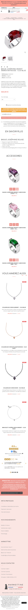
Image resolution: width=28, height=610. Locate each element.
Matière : (4, 76)
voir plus (18, 463)
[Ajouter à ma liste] (14, 189)
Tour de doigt (4, 97)
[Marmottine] (14, 11)
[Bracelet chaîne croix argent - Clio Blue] (14, 413)
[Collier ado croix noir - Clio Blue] (14, 373)
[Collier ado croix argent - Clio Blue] (14, 293)
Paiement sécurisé (6, 509)
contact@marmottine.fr (14, 8)
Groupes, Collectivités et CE (8, 577)
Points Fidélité (5, 531)
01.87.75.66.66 (4, 8)
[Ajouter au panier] (17, 224)
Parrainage (4, 534)
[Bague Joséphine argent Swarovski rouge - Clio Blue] (4, 58)
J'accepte (24, 602)
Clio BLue (24, 147)
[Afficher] (10, 189)
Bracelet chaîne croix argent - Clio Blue (14, 428)
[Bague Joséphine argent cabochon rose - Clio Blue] (14, 210)
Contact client (5, 569)
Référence (5, 74)
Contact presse (5, 571)
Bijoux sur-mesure (6, 552)
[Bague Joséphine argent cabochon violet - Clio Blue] (14, 175)
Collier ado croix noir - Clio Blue (14, 388)
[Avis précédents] (2, 464)
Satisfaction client (6, 528)
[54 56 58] (8, 99)
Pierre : (4, 77)
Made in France (5, 525)
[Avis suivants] (26, 464)
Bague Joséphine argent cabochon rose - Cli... (14, 228)
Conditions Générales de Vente (10, 506)
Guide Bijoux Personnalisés (8, 555)
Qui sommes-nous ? (6, 547)
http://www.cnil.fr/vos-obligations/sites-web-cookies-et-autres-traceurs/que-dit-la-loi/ (11, 607)
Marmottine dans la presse (8, 550)
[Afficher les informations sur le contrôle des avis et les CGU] (22, 453)
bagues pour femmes (8, 86)
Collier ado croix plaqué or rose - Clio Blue (14, 347)
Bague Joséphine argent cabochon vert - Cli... (14, 263)
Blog (26, 8)
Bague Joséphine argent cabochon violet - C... (14, 193)
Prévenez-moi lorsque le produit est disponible (13, 117)
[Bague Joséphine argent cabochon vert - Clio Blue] (14, 246)
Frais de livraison (5, 512)
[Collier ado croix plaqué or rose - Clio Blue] (14, 332)
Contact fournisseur (6, 574)
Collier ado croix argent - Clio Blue (14, 307)
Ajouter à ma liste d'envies (14, 105)
